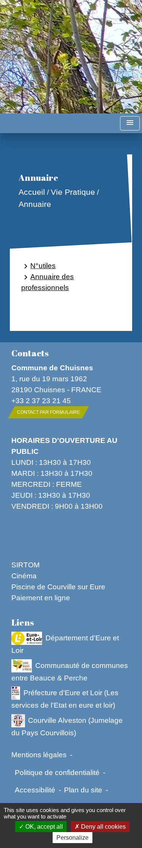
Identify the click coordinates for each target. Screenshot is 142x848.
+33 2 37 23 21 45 (41, 400)
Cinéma (24, 576)
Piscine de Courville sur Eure (58, 586)
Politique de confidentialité (57, 772)
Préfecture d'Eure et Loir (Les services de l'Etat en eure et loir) (65, 698)
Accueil (32, 192)
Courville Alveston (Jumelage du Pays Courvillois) (67, 726)
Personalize (72, 837)
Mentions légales (39, 754)
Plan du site (83, 790)
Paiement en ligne (40, 597)
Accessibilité (35, 790)
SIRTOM (25, 565)
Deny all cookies (103, 826)
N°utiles (38, 266)
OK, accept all (43, 826)
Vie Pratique (73, 192)
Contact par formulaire (48, 412)
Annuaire (35, 204)
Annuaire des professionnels (47, 282)
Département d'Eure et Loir (65, 643)
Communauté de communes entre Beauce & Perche (69, 671)
